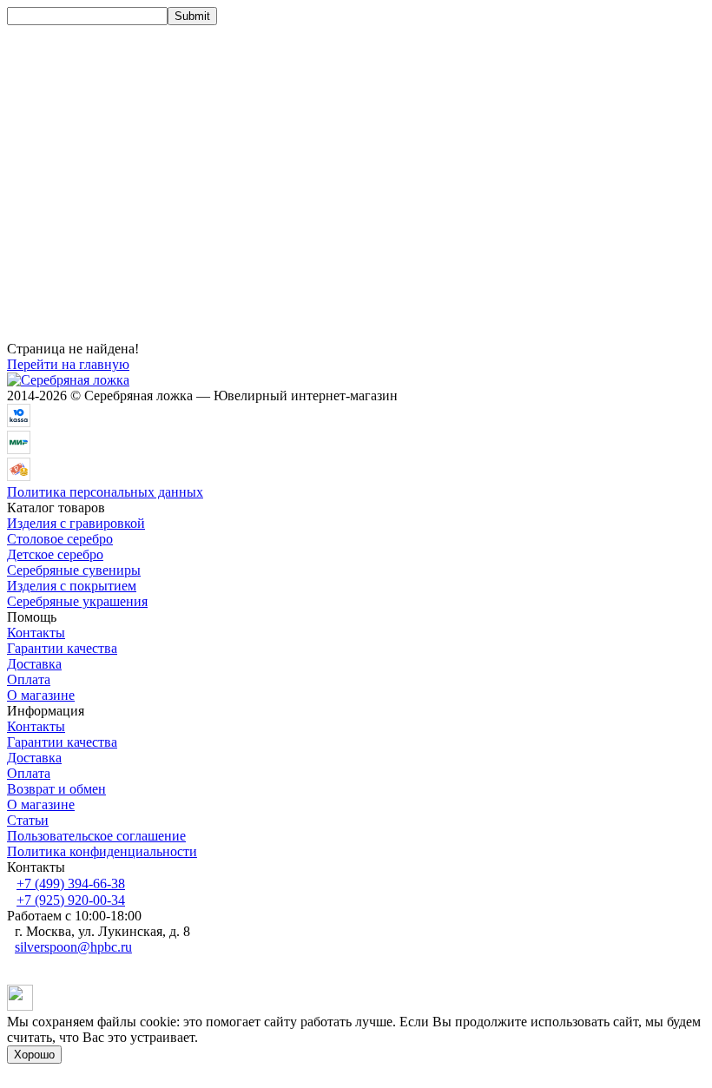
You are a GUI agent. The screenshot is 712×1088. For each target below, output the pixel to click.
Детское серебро (55, 554)
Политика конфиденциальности (102, 851)
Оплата (28, 679)
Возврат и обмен (56, 788)
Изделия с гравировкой (76, 523)
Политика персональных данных (105, 492)
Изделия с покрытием (71, 585)
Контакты (36, 632)
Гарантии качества (62, 648)
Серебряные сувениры (74, 570)
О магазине (41, 695)
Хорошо (34, 1054)
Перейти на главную (68, 364)
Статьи (28, 820)
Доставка (34, 663)
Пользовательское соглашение (96, 835)
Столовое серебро (60, 538)
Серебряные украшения (77, 601)
